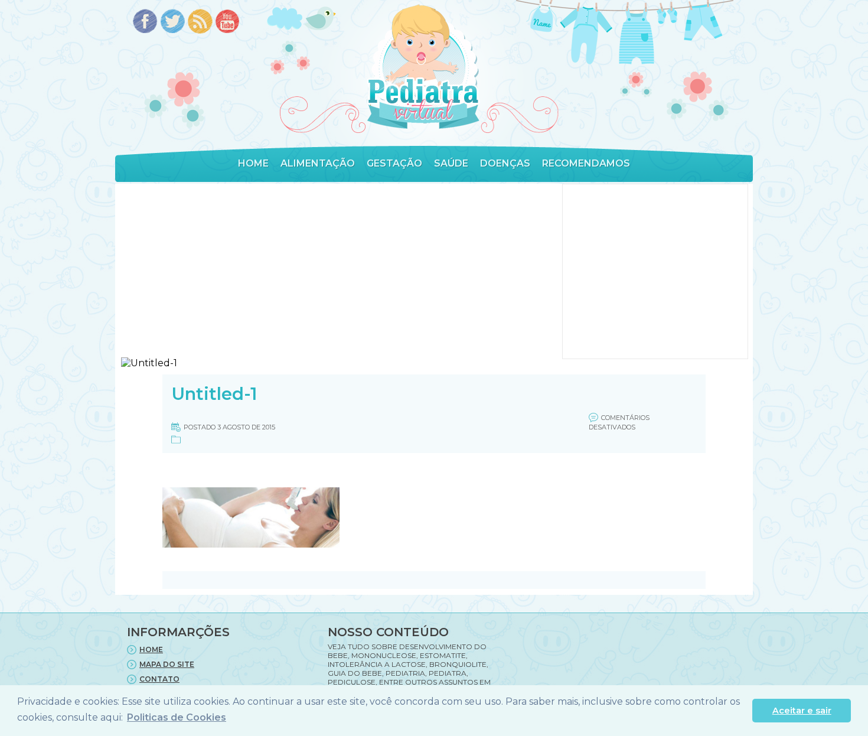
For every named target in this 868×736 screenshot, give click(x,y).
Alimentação (317, 163)
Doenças (505, 163)
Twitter (172, 22)
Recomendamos (586, 163)
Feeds (200, 22)
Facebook (145, 22)
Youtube (228, 22)
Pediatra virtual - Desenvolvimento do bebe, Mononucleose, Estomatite (423, 67)
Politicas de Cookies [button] (176, 717)
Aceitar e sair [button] (801, 710)
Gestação (394, 163)
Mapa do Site (166, 664)
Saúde (451, 163)
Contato (159, 679)
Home (253, 163)
